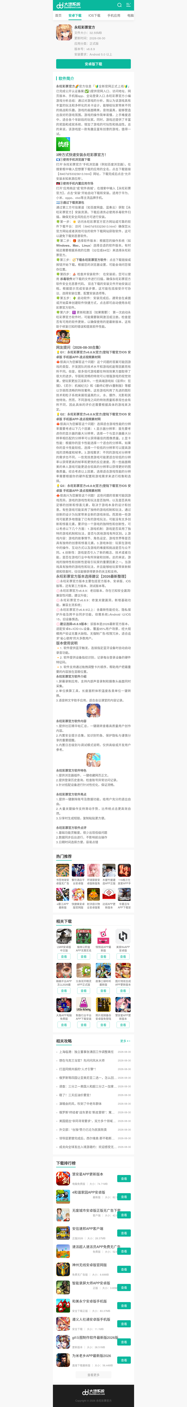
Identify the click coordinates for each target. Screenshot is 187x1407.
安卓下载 (75, 15)
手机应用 (113, 15)
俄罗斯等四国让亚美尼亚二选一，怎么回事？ (88, 1077)
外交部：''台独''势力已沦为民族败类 (83, 1129)
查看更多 (93, 1375)
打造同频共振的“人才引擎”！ (78, 1069)
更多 (123, 1041)
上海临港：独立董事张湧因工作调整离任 (86, 1052)
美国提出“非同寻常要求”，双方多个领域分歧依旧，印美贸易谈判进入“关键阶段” (88, 1121)
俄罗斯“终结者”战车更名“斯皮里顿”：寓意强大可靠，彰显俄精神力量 (88, 1112)
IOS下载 (94, 15)
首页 (58, 15)
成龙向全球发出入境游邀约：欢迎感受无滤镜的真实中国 (88, 1147)
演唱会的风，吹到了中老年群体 (80, 1103)
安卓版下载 (93, 63)
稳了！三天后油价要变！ (76, 1095)
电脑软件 (133, 15)
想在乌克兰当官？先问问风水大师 (82, 1060)
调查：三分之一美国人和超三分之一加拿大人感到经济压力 (88, 1086)
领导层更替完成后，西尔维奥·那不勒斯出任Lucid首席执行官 (88, 1138)
